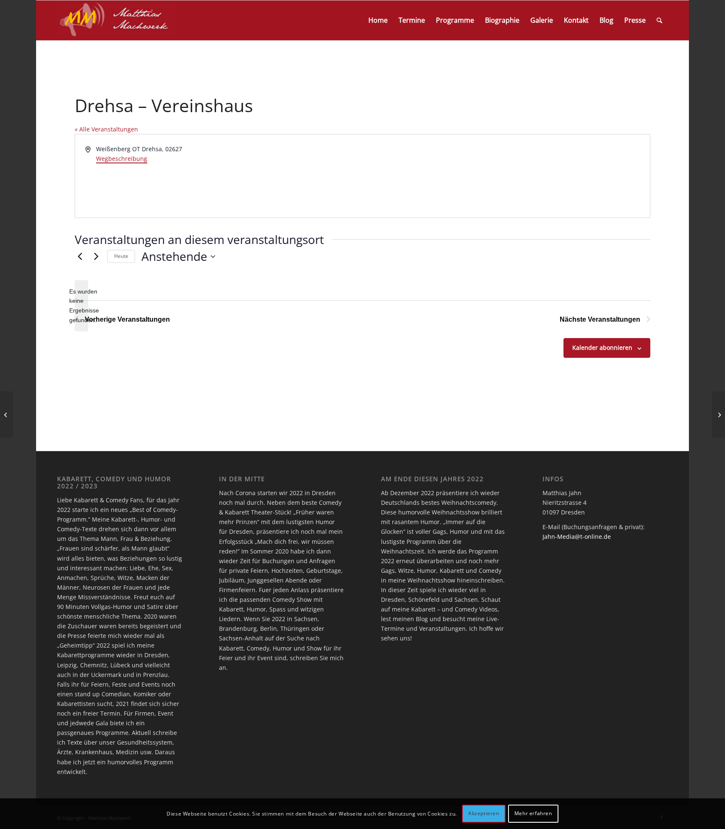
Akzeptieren (483, 813)
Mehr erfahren (533, 813)
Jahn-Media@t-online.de (576, 536)
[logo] (117, 20)
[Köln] (6, 414)
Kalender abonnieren (602, 348)
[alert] (81, 306)
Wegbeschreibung (121, 159)
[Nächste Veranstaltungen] (96, 257)
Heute (121, 256)
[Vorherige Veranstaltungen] (80, 257)
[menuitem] (378, 20)
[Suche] (659, 20)
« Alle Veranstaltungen (106, 129)
